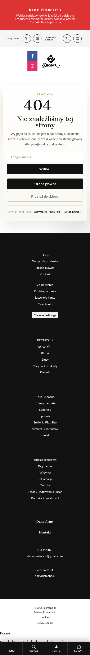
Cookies (45, 617)
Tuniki (45, 435)
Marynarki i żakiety (45, 366)
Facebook (32, 56)
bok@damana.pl (77, 38)
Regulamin (45, 466)
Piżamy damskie (45, 403)
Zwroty (45, 485)
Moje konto (73, 212)
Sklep (45, 255)
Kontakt (55, 212)
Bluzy (45, 359)
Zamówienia (45, 284)
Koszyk (79, 651)
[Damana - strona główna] (51, 61)
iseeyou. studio (45, 622)
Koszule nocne (45, 397)
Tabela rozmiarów (45, 459)
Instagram (32, 66)
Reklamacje (45, 479)
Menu (11, 651)
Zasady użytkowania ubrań (45, 491)
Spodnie (45, 416)
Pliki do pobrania (45, 291)
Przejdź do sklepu (45, 196)
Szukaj (45, 169)
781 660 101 (67, 38)
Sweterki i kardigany (45, 429)
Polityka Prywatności (45, 498)
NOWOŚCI (45, 346)
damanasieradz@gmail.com (37, 38)
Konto (56, 651)
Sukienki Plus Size (45, 422)
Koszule (45, 372)
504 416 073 (27, 38)
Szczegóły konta (45, 297)
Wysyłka (45, 472)
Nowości (40, 212)
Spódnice (45, 409)
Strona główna (45, 184)
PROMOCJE (45, 340)
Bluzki (45, 353)
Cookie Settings (45, 315)
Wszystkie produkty (45, 261)
